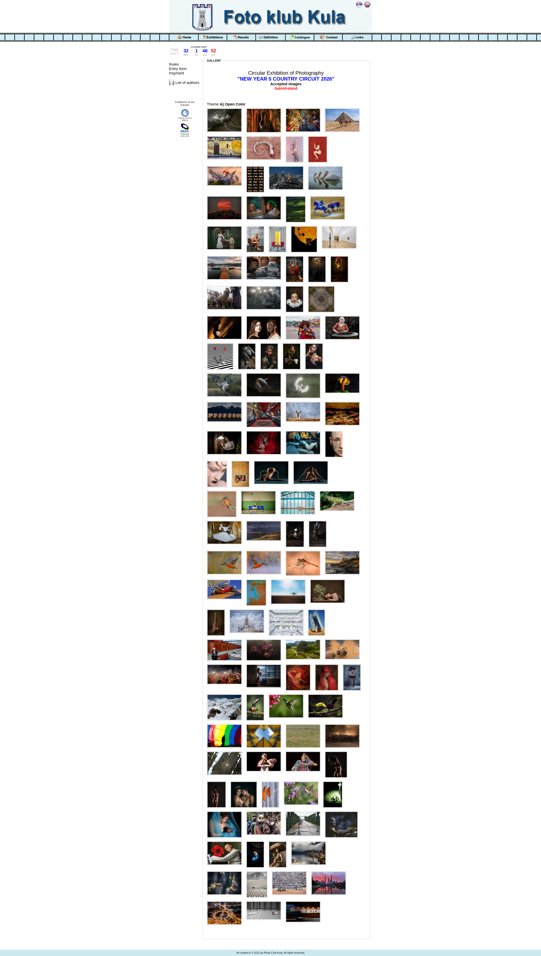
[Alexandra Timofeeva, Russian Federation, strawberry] (319, 136)
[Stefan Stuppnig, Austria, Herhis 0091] (265, 751)
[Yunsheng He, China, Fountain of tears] (258, 871)
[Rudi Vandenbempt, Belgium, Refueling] (288, 694)
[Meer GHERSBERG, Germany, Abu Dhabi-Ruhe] (318, 609)
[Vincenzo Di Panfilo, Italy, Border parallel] (305, 811)
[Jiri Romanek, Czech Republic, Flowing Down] (273, 461)
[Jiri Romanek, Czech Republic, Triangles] (312, 461)
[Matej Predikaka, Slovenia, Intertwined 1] (217, 609)
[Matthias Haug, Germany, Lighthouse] (248, 609)
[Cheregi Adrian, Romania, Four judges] (323, 286)
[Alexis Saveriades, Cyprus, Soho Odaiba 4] (257, 166)
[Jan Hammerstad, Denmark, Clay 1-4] (335, 431)
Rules (174, 64)
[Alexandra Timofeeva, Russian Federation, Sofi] (296, 136)
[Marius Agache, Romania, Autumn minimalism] (290, 579)
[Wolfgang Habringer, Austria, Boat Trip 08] (310, 841)
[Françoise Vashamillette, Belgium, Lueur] (293, 343)
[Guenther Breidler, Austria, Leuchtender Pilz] (344, 373)
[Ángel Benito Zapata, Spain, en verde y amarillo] (297, 196)
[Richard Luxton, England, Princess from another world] (328, 664)
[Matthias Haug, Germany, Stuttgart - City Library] (288, 609)
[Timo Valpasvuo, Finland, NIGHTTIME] (334, 781)
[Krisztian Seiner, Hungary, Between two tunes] (297, 521)
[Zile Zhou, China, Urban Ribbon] (226, 901)
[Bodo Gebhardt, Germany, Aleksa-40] (265, 256)
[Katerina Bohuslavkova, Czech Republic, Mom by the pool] (299, 491)
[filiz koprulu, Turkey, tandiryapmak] (344, 316)
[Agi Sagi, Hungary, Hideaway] (226, 108)
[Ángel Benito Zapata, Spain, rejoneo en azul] (329, 196)
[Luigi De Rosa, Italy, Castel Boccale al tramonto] (344, 551)
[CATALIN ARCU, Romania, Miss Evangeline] (296, 286)
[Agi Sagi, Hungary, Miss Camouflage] (265, 108)
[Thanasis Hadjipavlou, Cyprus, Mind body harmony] (218, 781)
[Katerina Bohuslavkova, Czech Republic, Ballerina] (260, 491)
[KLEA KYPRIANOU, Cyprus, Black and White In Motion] (226, 521)
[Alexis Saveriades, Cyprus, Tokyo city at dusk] (288, 166)
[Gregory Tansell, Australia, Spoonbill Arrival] (305, 373)
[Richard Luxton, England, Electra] (300, 664)
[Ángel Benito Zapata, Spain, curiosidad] (265, 196)
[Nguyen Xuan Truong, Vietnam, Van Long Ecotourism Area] (305, 639)
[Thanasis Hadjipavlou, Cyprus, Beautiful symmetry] (338, 751)
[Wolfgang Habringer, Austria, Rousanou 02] (226, 871)
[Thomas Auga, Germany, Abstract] (272, 781)
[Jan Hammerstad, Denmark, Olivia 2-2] (219, 461)
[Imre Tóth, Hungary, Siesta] (305, 431)
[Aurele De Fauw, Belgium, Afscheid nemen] (226, 226)
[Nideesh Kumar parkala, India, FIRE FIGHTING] (226, 664)
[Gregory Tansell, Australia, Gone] (265, 373)
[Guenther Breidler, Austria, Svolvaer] (226, 402)
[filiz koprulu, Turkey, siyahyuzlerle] (265, 316)
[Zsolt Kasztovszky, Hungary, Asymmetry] (265, 901)
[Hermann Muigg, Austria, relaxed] (305, 402)
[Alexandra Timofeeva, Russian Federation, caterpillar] (265, 136)
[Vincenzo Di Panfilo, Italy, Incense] (343, 811)
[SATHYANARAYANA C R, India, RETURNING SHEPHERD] (344, 724)
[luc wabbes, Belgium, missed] (265, 551)
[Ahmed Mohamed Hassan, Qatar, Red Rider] (344, 108)
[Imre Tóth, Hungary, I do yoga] (265, 431)
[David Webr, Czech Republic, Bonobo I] (226, 316)
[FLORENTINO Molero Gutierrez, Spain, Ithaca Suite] (222, 343)
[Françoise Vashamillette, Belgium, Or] (316, 343)
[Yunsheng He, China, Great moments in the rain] (291, 871)
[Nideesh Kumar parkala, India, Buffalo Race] (344, 639)
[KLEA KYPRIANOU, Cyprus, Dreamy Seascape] (265, 521)
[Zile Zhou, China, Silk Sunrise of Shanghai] (330, 871)
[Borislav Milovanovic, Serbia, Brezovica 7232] (226, 286)
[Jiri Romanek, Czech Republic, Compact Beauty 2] (242, 461)
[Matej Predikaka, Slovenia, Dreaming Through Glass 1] (329, 579)
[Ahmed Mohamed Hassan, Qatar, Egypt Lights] (305, 108)
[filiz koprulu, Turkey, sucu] (305, 316)
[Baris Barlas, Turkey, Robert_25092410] (257, 226)
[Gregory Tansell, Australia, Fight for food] (226, 373)
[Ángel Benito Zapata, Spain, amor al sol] (226, 196)
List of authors (187, 83)
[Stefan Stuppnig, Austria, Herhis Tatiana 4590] (305, 751)
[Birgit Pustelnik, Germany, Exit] (279, 226)
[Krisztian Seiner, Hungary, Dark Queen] (319, 521)
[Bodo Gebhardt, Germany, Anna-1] (296, 256)
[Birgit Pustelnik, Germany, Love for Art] (341, 226)
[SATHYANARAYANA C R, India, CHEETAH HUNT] (305, 724)
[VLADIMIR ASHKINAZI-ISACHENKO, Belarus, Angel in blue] (257, 841)
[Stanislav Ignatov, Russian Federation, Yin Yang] (226, 751)
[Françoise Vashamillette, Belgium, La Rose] (271, 343)
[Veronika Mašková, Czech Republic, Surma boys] (265, 811)
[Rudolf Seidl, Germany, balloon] (226, 724)
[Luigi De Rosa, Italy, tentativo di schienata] (226, 579)
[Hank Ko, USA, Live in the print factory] (265, 402)
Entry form (178, 69)
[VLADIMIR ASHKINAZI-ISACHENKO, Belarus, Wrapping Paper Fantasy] (279, 841)
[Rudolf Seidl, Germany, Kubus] (265, 724)
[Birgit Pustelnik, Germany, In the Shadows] (306, 226)
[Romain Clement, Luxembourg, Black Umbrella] (353, 664)
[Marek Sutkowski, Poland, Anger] (258, 579)
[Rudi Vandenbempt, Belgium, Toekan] (327, 694)
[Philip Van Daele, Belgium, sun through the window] (265, 664)
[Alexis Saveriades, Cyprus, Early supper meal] (226, 166)
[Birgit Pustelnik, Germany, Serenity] (226, 256)
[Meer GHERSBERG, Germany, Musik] (226, 639)
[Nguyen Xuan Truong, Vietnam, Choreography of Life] (265, 639)
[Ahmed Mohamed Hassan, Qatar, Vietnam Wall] (226, 136)
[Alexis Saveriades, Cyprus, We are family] (327, 166)
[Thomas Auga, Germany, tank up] (303, 781)
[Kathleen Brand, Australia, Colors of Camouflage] (339, 491)
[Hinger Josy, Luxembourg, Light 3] (344, 402)
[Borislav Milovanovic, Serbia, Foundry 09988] (265, 286)
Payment (176, 73)
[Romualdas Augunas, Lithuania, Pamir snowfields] (226, 694)
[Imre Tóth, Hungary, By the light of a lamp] (226, 431)
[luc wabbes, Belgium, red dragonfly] (305, 551)
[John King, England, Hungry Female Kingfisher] (223, 491)
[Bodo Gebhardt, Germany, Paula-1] (341, 256)
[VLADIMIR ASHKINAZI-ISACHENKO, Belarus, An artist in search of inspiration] (226, 841)
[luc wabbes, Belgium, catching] (226, 551)
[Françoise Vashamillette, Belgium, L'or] (248, 343)
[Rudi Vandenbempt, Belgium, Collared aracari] (257, 694)
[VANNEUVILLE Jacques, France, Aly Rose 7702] (226, 811)
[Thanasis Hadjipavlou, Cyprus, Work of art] (245, 781)
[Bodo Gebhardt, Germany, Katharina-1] (318, 256)
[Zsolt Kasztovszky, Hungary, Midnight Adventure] (305, 901)
